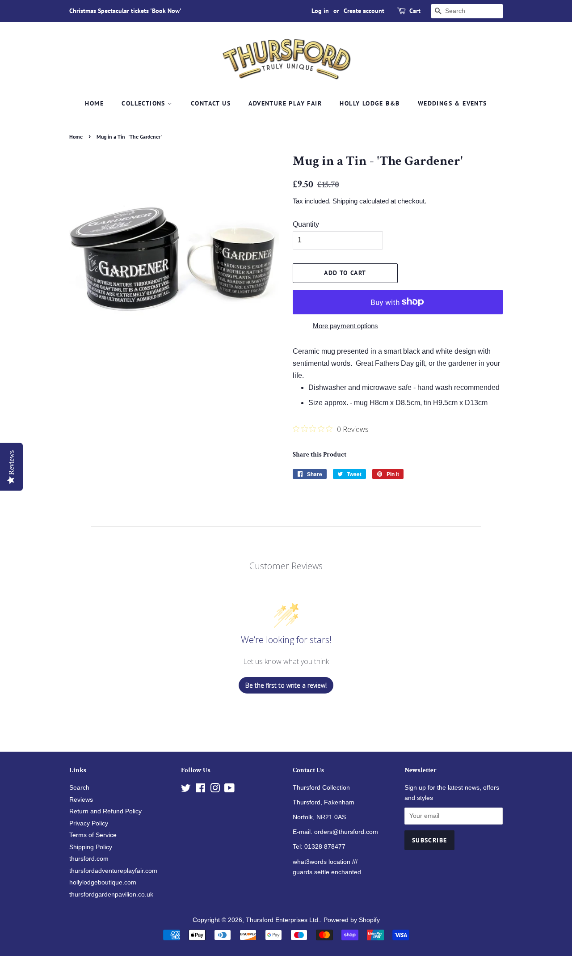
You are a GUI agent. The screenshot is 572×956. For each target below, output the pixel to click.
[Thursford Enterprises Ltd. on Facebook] (200, 790)
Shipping (345, 201)
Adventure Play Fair (285, 103)
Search (79, 787)
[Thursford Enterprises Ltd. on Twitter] (186, 790)
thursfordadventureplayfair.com (113, 870)
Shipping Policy (90, 847)
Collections (145, 103)
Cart (415, 11)
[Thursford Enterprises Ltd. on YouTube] (229, 790)
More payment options (345, 326)
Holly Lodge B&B (370, 103)
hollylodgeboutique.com (102, 882)
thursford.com (89, 858)
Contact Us (211, 103)
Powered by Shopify (352, 920)
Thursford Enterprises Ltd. (283, 920)
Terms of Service (93, 835)
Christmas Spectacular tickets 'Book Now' (125, 11)
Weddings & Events (452, 103)
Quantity (306, 224)
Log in (320, 11)
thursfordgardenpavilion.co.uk (111, 894)
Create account (364, 11)
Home (94, 103)
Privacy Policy (88, 823)
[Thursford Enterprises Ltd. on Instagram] (215, 790)
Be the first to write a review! (286, 685)
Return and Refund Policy (105, 811)
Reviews (81, 799)
